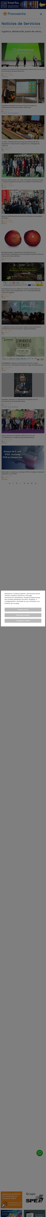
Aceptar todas (23, 609)
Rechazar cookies (23, 615)
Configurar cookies (23, 621)
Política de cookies (12, 603)
